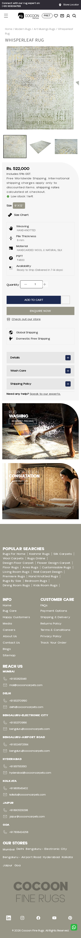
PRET (47, 16)
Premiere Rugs (14, 576)
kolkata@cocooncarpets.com (27, 795)
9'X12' (19, 205)
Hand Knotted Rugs (43, 576)
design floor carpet (18, 562)
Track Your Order (53, 643)
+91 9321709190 (18, 701)
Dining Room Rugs (16, 585)
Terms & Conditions (55, 630)
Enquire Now (40, 311)
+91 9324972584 (18, 745)
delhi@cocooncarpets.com (26, 707)
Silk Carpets (62, 553)
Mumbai (9, 849)
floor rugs (11, 567)
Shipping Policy (20, 384)
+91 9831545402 (18, 788)
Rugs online (36, 558)
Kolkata (67, 857)
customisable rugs (56, 567)
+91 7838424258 (18, 832)
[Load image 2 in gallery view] (40, 146)
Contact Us (11, 643)
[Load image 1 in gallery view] (15, 146)
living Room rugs (16, 571)
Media (7, 623)
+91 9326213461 (17, 679)
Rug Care (10, 611)
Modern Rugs (23, 29)
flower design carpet (53, 562)
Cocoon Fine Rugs (32, 931)
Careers (9, 630)
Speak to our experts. (45, 394)
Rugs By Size (12, 580)
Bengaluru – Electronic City (46, 849)
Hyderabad (51, 857)
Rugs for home (14, 553)
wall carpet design (47, 571)
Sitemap (9, 655)
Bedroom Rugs (36, 580)
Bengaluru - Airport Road (22, 857)
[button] (8, 15)
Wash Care (18, 371)
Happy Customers (16, 617)
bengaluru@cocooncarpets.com (29, 729)
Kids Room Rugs (45, 585)
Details (15, 357)
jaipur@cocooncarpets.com (27, 817)
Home (8, 29)
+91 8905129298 (18, 810)
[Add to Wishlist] (66, 300)
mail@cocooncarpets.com (25, 685)
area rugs (30, 567)
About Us (10, 636)
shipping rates (48, 187)
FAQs (44, 605)
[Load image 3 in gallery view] (66, 146)
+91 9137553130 (18, 766)
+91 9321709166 (18, 723)
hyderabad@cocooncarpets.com (30, 773)
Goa (18, 865)
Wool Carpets (13, 558)
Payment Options (53, 611)
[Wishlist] (56, 15)
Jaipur (8, 865)
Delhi (20, 849)
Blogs (7, 649)
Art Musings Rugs (44, 29)
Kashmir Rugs (39, 553)
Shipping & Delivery (55, 617)
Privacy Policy (51, 636)
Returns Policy (51, 623)
